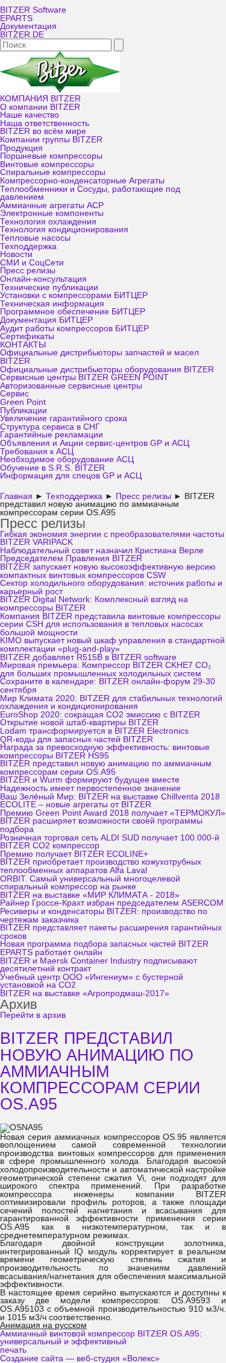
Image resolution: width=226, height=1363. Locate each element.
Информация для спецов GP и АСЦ (71, 475)
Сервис (14, 393)
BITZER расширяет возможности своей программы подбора (101, 825)
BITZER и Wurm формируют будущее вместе (90, 779)
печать (13, 1350)
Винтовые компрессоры (47, 164)
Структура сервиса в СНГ (50, 426)
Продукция (21, 148)
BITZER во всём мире (43, 131)
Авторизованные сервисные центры (71, 385)
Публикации (23, 410)
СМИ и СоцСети (32, 262)
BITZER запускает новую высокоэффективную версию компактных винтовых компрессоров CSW (108, 571)
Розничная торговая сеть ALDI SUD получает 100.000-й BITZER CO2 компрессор (109, 842)
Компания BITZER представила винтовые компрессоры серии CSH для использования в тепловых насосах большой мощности (110, 624)
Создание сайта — (80, 1358)
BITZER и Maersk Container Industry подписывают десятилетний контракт (98, 965)
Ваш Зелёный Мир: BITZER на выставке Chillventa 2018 (110, 796)
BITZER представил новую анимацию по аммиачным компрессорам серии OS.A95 (106, 768)
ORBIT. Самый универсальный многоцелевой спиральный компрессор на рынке (90, 883)
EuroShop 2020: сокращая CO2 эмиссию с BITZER (100, 714)
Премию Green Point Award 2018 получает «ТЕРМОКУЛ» (112, 813)
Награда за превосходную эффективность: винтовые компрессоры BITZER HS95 (105, 751)
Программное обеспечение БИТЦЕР (72, 311)
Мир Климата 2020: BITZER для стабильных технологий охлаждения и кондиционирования (111, 702)
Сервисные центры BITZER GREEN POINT (84, 377)
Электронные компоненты (52, 213)
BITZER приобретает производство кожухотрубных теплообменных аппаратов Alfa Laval (100, 866)
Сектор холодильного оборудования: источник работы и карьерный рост (111, 587)
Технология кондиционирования (64, 229)
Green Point (23, 402)
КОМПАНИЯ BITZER (40, 98)
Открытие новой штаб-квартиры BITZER (79, 722)
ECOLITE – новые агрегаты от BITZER (75, 804)
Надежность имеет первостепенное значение (90, 788)
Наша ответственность (44, 123)
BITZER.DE (22, 34)
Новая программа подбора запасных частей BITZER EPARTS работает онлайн (104, 948)
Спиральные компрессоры (52, 172)
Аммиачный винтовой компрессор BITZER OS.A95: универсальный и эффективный (101, 1338)
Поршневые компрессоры (51, 155)
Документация (28, 26)
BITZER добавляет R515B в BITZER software (88, 657)
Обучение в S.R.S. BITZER (52, 467)
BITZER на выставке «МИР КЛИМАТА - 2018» (90, 895)
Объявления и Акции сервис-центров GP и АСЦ (94, 443)
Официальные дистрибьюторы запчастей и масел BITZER (99, 357)
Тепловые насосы (35, 238)
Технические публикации (49, 287)
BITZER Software (33, 9)
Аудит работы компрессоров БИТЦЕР (74, 328)
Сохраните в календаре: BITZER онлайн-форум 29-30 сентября (107, 685)
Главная (16, 496)
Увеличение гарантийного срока (63, 418)
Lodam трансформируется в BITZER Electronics (94, 731)
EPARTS (16, 18)
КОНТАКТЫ (23, 344)
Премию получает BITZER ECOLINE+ (74, 854)
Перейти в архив (33, 1015)
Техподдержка (28, 246)
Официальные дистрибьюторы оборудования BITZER (107, 369)
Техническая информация (52, 303)
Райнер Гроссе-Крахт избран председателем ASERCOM (112, 902)
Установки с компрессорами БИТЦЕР (74, 295)
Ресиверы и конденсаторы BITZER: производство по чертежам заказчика (103, 915)
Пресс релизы (27, 270)
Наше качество (29, 114)
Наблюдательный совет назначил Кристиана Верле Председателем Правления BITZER (102, 555)
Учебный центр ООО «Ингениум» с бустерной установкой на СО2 (91, 981)
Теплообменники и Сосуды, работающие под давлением (90, 193)
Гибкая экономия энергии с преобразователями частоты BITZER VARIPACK (112, 538)
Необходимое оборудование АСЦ (67, 459)
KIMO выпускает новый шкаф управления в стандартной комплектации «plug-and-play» (112, 644)
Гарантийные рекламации (51, 434)
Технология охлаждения (48, 221)
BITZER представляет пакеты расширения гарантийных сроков (111, 932)
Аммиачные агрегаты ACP (52, 205)
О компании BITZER (40, 107)
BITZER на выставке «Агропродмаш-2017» (84, 993)
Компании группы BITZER (51, 139)
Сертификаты (27, 336)
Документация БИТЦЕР (46, 320)
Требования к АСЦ (37, 451)
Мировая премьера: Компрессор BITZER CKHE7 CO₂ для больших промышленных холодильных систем (105, 669)
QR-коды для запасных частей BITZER (76, 739)
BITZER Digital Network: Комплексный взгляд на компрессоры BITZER (94, 603)
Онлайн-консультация (43, 279)
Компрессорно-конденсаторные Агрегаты (82, 180)
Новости (16, 254)
